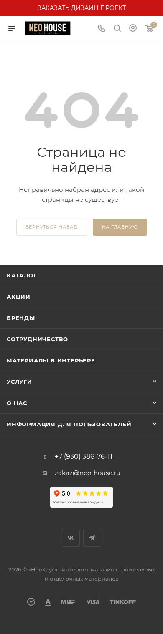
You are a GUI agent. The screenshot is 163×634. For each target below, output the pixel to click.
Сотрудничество (37, 339)
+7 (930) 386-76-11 (83, 456)
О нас (17, 403)
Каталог (22, 275)
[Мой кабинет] (133, 29)
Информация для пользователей (69, 424)
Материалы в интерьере (51, 360)
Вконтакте (71, 538)
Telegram (92, 538)
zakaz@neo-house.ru (87, 473)
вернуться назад (51, 227)
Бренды (21, 317)
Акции (19, 296)
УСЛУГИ (19, 381)
